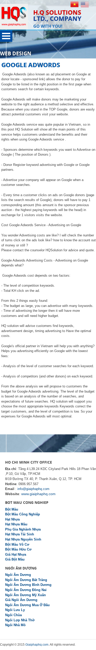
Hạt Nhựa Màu (16, 524)
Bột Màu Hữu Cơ (18, 549)
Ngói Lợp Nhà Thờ (20, 620)
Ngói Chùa (13, 615)
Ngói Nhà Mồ (15, 625)
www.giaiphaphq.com (38, 494)
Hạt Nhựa (12, 519)
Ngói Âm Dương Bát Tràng (26, 580)
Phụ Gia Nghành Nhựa (23, 529)
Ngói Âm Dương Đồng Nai (26, 590)
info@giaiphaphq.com (33, 489)
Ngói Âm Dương (18, 575)
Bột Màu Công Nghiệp (22, 514)
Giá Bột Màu (15, 559)
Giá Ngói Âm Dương (21, 600)
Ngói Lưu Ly (15, 610)
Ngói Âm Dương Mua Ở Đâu (27, 605)
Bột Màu (11, 509)
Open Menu (6, 36)
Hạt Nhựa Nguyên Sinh (23, 539)
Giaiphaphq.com (36, 644)
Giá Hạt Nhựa (15, 554)
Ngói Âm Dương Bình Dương (28, 585)
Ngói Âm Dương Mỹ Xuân (25, 595)
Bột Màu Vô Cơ (17, 544)
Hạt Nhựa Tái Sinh (19, 534)
